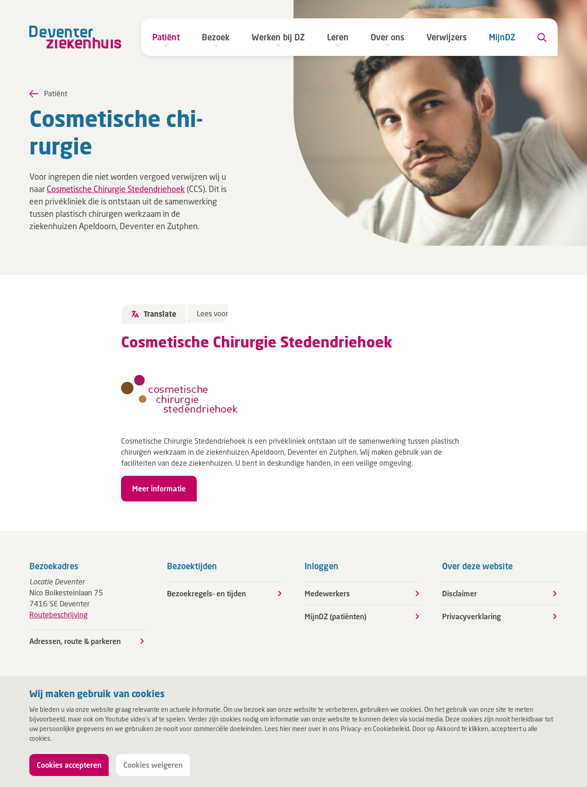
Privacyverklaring (471, 616)
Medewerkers (327, 593)
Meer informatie (159, 488)
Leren (338, 37)
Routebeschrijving (58, 614)
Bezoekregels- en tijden (206, 593)
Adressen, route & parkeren (75, 641)
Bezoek (216, 37)
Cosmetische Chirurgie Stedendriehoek (116, 189)
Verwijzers (446, 37)
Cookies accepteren (69, 764)
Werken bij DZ (278, 37)
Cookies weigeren (153, 764)
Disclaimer (459, 593)
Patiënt (166, 37)
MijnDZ (502, 37)
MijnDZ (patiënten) (335, 616)
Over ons (387, 37)
